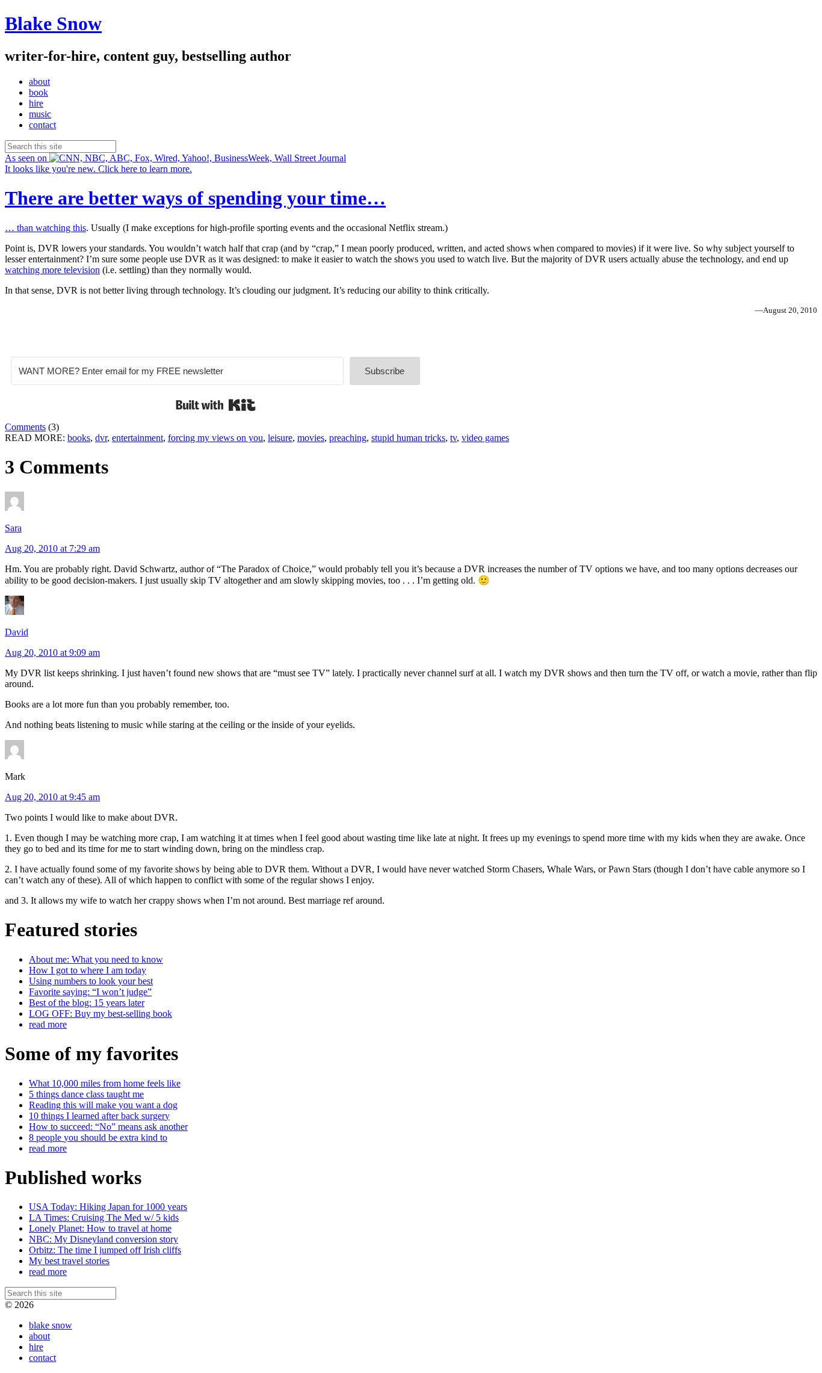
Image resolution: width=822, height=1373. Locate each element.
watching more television (52, 270)
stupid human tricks (408, 438)
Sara (13, 528)
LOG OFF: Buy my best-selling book (100, 1013)
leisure (280, 438)
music (40, 114)
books (78, 438)
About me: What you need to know (96, 959)
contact (42, 125)
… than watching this (45, 228)
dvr (101, 438)
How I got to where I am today (87, 970)
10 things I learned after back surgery (99, 1116)
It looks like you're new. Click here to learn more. (98, 169)
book (38, 92)
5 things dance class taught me (86, 1094)
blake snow (50, 1325)
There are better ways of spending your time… (195, 198)
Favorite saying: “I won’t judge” (90, 992)
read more (48, 1024)
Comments (25, 427)
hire (36, 103)
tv (453, 438)
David (16, 632)
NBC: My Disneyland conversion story (103, 1239)
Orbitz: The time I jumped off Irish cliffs (105, 1250)
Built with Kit (216, 405)
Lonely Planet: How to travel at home (100, 1228)
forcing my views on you (215, 438)
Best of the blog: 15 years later (86, 1003)
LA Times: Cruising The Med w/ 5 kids (104, 1217)
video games (485, 438)
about (39, 81)
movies (310, 438)
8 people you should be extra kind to (98, 1137)
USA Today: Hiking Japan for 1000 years (108, 1207)
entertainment (137, 438)
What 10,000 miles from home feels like (105, 1083)
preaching (347, 438)
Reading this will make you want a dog (103, 1105)
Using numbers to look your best (91, 981)
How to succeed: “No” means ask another (108, 1127)
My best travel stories (69, 1261)
